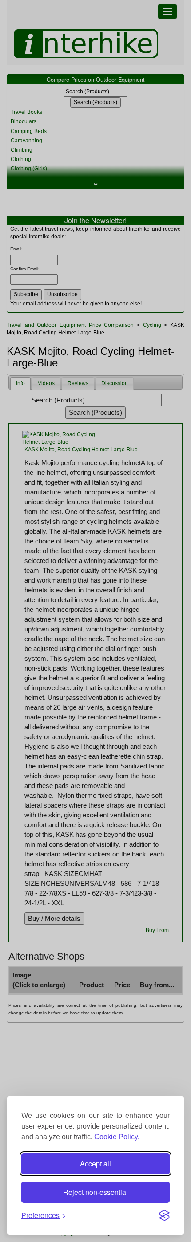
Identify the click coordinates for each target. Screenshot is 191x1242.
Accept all (95, 1163)
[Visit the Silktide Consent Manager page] (164, 1215)
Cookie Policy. (116, 1137)
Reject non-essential (95, 1192)
